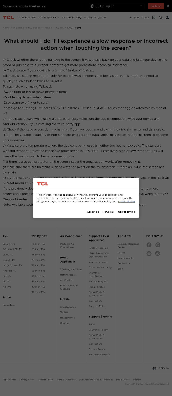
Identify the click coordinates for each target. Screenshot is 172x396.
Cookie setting (126, 211)
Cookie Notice (126, 201)
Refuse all (108, 211)
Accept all (93, 211)
